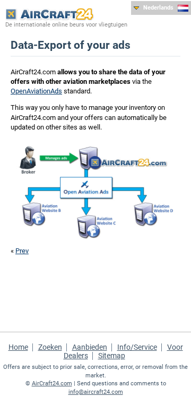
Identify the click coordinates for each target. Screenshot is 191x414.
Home (18, 347)
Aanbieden (89, 347)
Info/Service (137, 347)
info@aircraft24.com (95, 392)
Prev (22, 251)
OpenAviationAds (36, 91)
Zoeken (50, 347)
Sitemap (111, 355)
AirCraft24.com (52, 383)
